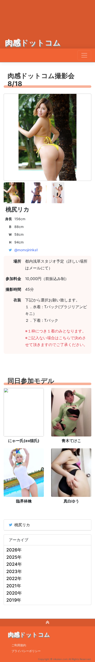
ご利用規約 (18, 645)
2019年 (13, 600)
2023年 (14, 571)
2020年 (14, 593)
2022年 (14, 578)
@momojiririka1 (26, 250)
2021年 (13, 585)
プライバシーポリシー (26, 651)
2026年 (14, 549)
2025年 (14, 557)
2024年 (14, 564)
